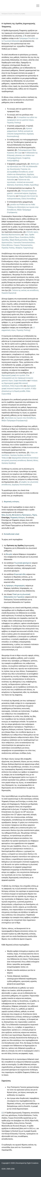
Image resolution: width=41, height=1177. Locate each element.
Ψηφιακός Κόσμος (17, 517)
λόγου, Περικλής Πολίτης (22, 119)
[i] (23, 36)
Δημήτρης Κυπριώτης (22, 193)
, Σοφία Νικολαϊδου (20, 381)
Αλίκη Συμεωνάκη (19, 383)
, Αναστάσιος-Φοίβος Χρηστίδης (22, 182)
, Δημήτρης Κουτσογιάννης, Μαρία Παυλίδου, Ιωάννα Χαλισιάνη (23, 172)
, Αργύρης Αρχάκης (20, 460)
